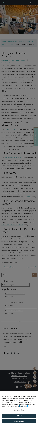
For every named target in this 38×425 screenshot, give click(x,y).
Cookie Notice (23, 406)
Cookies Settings (19, 410)
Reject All (19, 415)
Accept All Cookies (19, 421)
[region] (19, 408)
